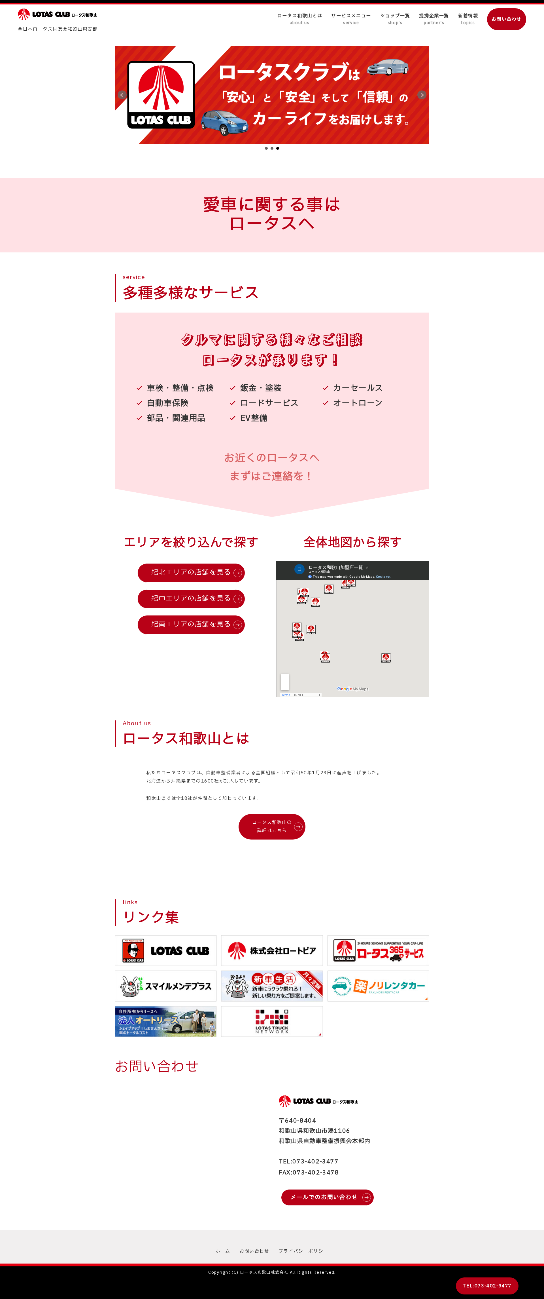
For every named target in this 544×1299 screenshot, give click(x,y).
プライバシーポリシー (303, 1251)
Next (421, 95)
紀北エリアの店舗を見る (191, 573)
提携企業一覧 (434, 19)
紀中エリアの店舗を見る (191, 599)
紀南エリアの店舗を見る (191, 624)
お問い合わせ (507, 19)
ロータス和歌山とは (299, 19)
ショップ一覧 (395, 19)
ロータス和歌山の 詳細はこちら (272, 826)
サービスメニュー (351, 19)
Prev (122, 95)
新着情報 (468, 19)
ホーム (223, 1251)
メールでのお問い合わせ (324, 1197)
